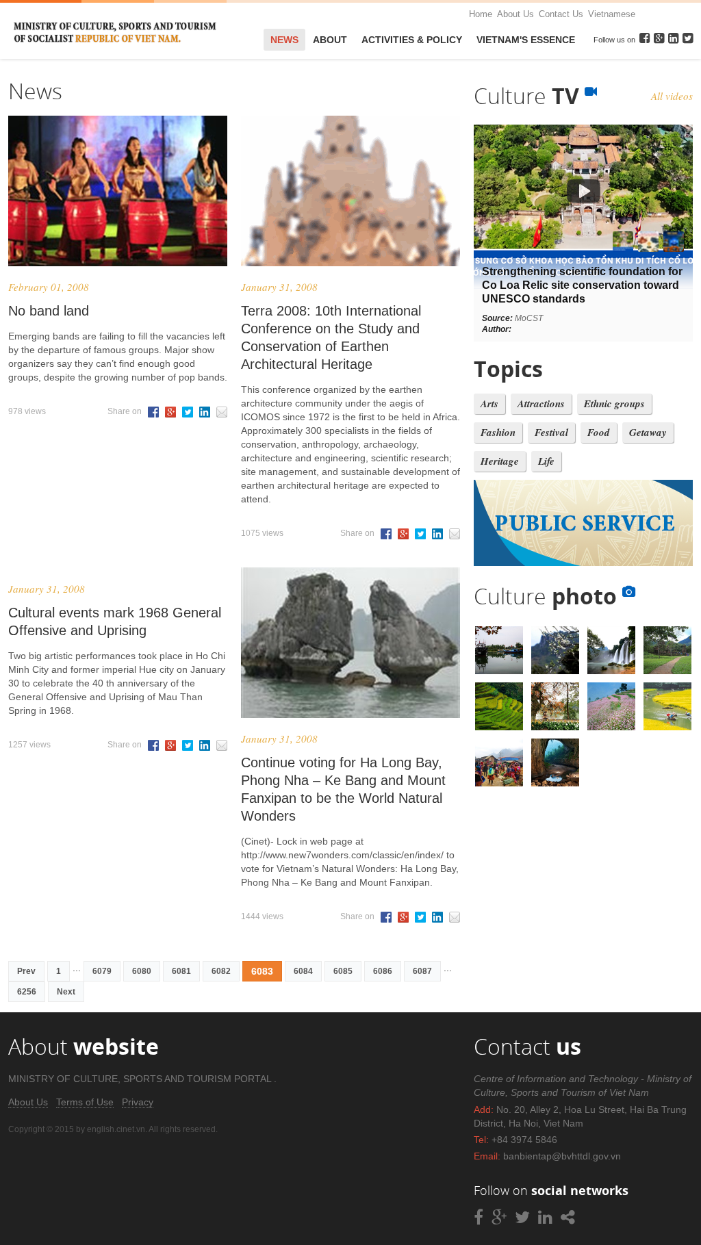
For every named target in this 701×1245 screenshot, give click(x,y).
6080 (141, 971)
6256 (26, 992)
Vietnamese (611, 14)
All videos (672, 96)
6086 (382, 971)
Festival (551, 432)
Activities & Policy (411, 39)
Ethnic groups (614, 403)
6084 (303, 971)
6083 (262, 971)
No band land (48, 310)
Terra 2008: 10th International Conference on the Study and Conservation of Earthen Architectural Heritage (331, 337)
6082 (221, 971)
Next (66, 992)
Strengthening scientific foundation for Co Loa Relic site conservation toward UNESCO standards (582, 285)
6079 (102, 971)
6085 (343, 971)
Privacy (137, 1101)
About (330, 39)
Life (546, 461)
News (284, 39)
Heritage (500, 461)
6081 (181, 971)
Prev (26, 971)
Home (480, 14)
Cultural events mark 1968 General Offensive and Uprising (114, 621)
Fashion (498, 432)
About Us (515, 14)
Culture (529, 95)
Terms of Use (85, 1101)
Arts (489, 403)
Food (598, 432)
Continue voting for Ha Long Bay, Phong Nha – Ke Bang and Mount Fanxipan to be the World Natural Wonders (343, 789)
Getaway (648, 432)
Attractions (541, 403)
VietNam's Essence (525, 39)
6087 (422, 971)
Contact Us (561, 14)
